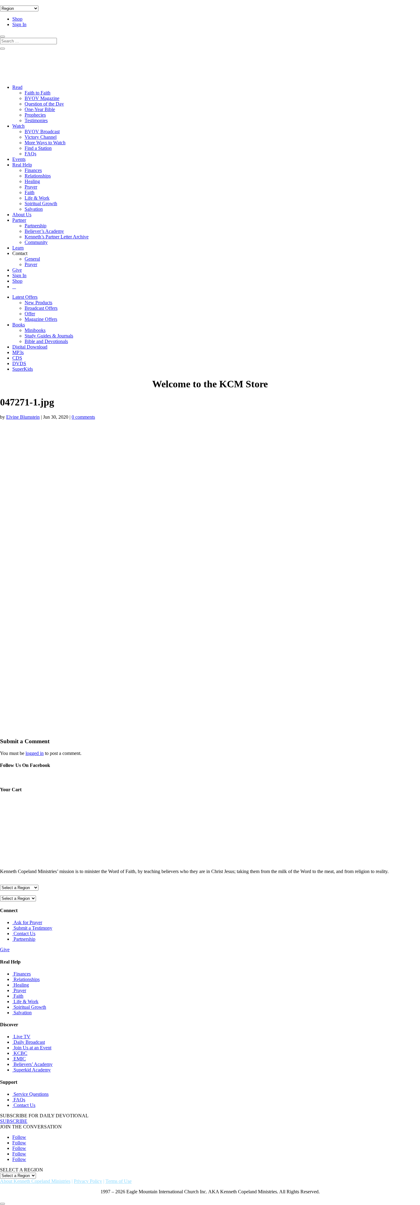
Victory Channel (41, 137)
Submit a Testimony (33, 928)
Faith (29, 192)
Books (18, 324)
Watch (18, 126)
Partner (19, 220)
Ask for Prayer (28, 922)
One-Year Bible (40, 109)
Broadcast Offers (41, 308)
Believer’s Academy (44, 231)
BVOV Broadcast (42, 131)
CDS (17, 358)
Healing (32, 181)
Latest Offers (25, 297)
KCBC (20, 1053)
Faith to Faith (37, 92)
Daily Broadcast (29, 1042)
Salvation (34, 209)
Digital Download (29, 346)
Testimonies (36, 120)
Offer (30, 313)
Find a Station (38, 148)
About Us (21, 214)
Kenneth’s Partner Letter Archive (57, 236)
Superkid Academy (32, 1069)
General (32, 258)
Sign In (19, 24)
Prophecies (35, 115)
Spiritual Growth (41, 203)
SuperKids (22, 369)
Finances (33, 170)
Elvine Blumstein (23, 417)
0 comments (83, 417)
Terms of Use (118, 1181)
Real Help (22, 164)
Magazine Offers (41, 319)
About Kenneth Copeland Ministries (35, 1181)
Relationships (38, 175)
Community (36, 242)
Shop (17, 19)
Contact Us (24, 933)
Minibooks (35, 330)
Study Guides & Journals (49, 335)
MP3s (18, 352)
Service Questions (31, 1094)
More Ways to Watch (45, 142)
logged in (35, 753)
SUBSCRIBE (13, 1121)
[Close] (2, 1204)
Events (19, 159)
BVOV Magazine (42, 98)
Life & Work (37, 198)
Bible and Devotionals (46, 341)
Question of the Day (44, 103)
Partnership (35, 225)
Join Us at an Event (32, 1047)
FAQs (30, 153)
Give (17, 270)
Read (17, 87)
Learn (18, 247)
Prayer (31, 187)
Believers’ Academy (33, 1064)
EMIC (20, 1058)
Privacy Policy (88, 1181)
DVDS (19, 363)
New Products (38, 302)
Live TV (22, 1036)
